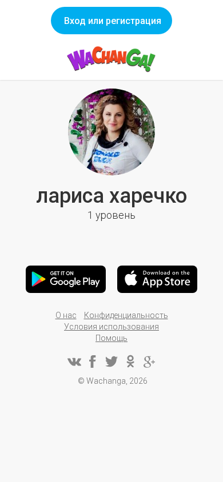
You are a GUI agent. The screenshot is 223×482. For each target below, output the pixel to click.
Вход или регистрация (112, 20)
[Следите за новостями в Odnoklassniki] (130, 361)
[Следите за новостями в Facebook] (92, 361)
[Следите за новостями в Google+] (149, 361)
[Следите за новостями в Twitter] (111, 361)
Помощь (111, 338)
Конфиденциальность (126, 315)
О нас (66, 315)
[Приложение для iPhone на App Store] (157, 279)
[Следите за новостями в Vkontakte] (73, 361)
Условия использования (111, 326)
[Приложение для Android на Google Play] (66, 279)
